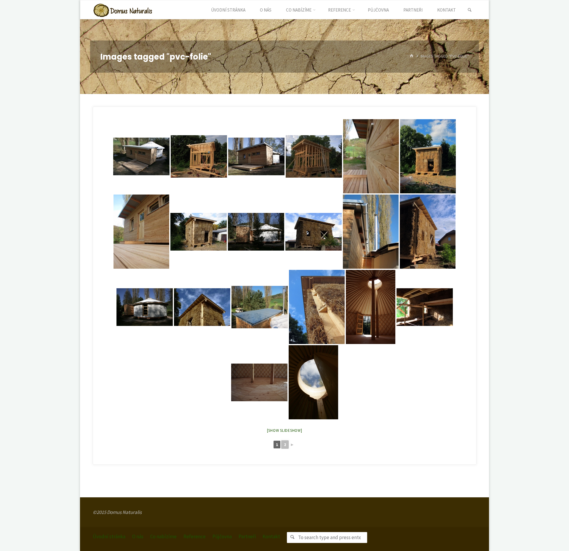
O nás (137, 536)
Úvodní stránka (109, 536)
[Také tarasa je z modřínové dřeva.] (141, 232)
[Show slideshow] (284, 430)
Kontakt (271, 536)
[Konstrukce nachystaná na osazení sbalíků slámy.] (199, 156)
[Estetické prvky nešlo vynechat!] (202, 307)
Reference (194, 536)
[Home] (411, 56)
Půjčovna (222, 536)
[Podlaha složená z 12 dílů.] (259, 382)
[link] (469, 10)
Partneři (247, 536)
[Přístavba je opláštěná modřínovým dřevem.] (371, 156)
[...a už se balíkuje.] (314, 156)
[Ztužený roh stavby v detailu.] (317, 307)
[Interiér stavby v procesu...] (425, 307)
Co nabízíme (163, 536)
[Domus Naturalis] (122, 10)
